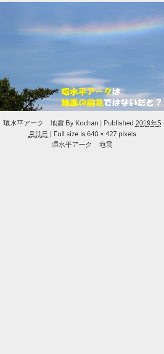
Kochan (86, 123)
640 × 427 (102, 133)
